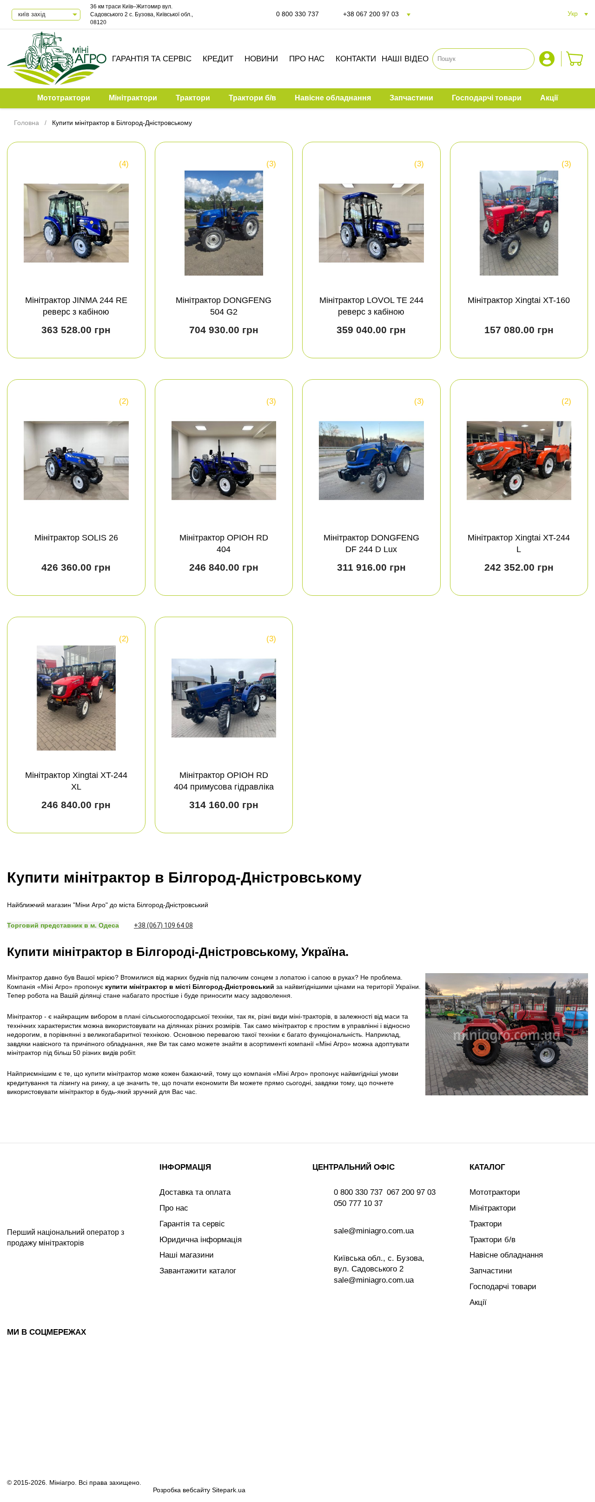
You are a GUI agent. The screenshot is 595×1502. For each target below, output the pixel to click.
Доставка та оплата (195, 1192)
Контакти (356, 58)
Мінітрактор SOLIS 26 (76, 537)
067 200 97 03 (411, 1192)
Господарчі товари (502, 1286)
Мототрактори (494, 1192)
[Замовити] (575, 58)
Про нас (306, 58)
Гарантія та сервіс (152, 58)
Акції (478, 1302)
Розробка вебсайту (181, 1490)
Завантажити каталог (197, 1270)
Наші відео (405, 58)
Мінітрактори (492, 1208)
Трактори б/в (492, 1239)
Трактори (485, 1223)
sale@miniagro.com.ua (374, 1230)
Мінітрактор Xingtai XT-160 (519, 300)
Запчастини (490, 1270)
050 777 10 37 (358, 1203)
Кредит (218, 58)
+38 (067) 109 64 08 (163, 925)
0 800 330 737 (297, 14)
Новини (261, 58)
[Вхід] (548, 58)
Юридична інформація (200, 1239)
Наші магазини (186, 1255)
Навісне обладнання (506, 1255)
